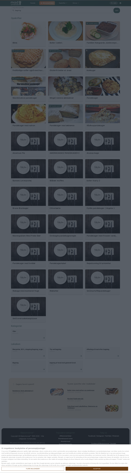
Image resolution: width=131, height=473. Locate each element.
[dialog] (65, 458)
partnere (13, 451)
